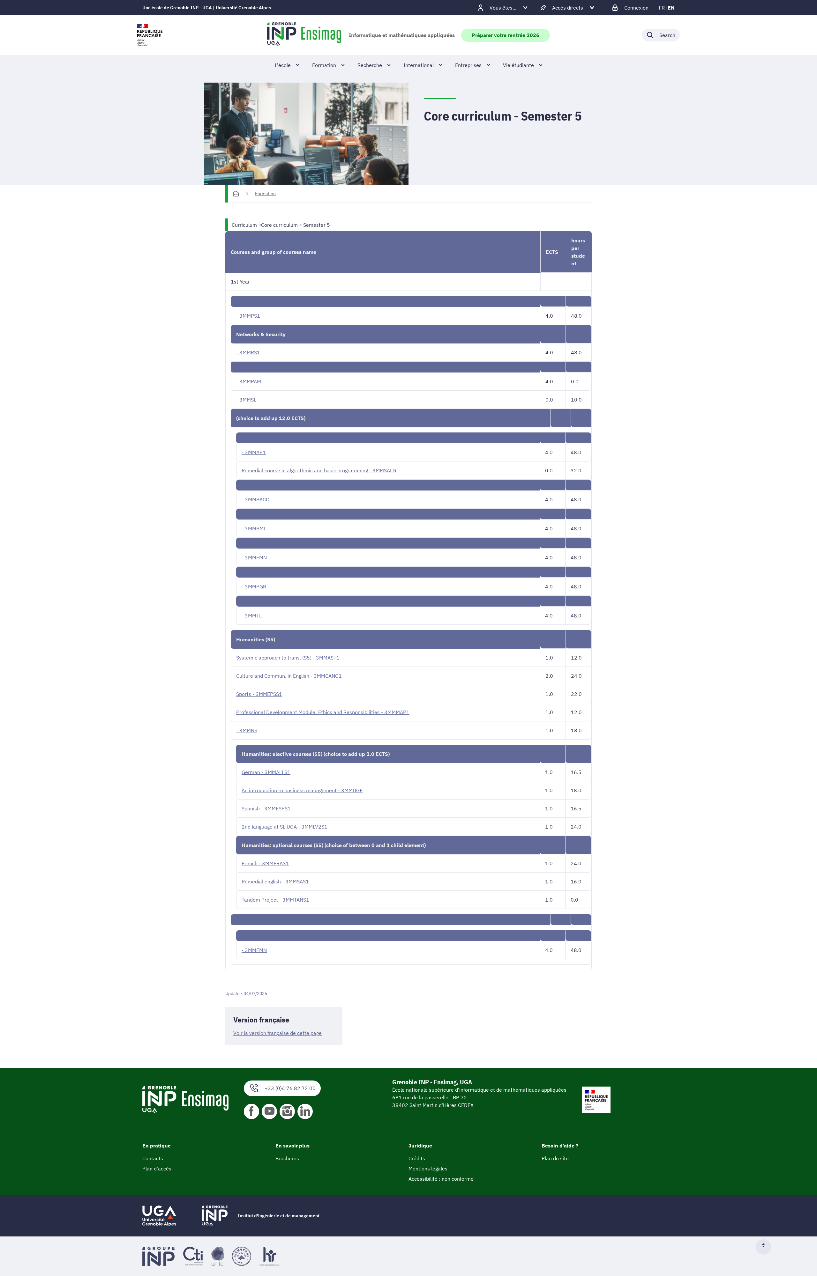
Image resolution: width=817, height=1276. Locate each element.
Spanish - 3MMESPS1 (266, 808)
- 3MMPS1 (248, 316)
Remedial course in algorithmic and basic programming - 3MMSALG (319, 470)
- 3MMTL (252, 615)
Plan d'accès (156, 1168)
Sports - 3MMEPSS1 (259, 694)
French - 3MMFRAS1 (265, 863)
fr (662, 7)
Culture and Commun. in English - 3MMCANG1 (289, 676)
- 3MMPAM (248, 381)
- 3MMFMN (254, 557)
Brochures (287, 1158)
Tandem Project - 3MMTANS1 (275, 899)
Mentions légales (427, 1168)
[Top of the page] (766, 1247)
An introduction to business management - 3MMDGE (302, 790)
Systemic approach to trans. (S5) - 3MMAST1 (288, 657)
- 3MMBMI (254, 528)
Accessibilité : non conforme (441, 1179)
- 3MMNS (246, 730)
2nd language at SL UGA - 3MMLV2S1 (284, 826)
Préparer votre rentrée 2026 (505, 35)
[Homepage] (236, 193)
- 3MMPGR (254, 586)
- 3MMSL (246, 399)
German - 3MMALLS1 (266, 772)
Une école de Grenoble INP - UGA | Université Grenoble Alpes (206, 8)
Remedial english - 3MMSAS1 (275, 881)
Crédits (416, 1158)
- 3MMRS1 (248, 352)
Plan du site (555, 1158)
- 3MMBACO (255, 499)
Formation (265, 193)
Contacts (152, 1158)
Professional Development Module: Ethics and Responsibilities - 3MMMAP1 (322, 712)
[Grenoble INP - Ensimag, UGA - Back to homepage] (304, 35)
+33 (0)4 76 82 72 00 (290, 1088)
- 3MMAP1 (254, 452)
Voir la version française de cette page (277, 1033)
